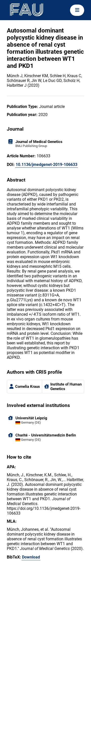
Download (31, 557)
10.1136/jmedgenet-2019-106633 (46, 164)
